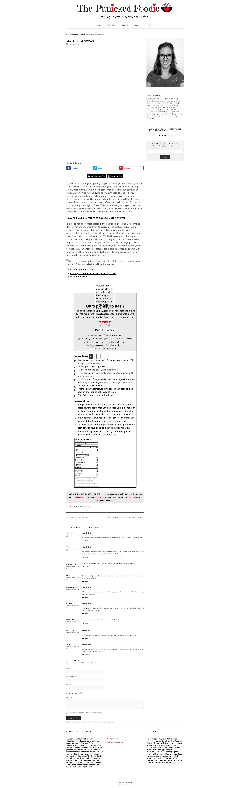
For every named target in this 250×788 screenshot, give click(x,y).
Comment (69, 698)
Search (165, 157)
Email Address (71, 676)
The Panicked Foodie (74, 506)
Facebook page (79, 497)
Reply (86, 541)
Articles (149, 25)
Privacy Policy (112, 739)
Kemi (67, 547)
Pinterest (131, 497)
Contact (110, 25)
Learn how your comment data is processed (101, 722)
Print (100, 330)
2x (95, 356)
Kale (130, 782)
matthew (69, 603)
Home (98, 25)
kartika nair (70, 630)
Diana (68, 575)
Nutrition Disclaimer (115, 742)
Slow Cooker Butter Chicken (79, 517)
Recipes (123, 25)
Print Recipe (116, 176)
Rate (112, 330)
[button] (100, 321)
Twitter (114, 497)
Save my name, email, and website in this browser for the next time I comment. (85, 712)
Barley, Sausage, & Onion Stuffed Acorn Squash (124, 517)
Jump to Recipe (97, 176)
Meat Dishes (83, 34)
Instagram (98, 497)
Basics (136, 25)
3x (98, 356)
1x (91, 356)
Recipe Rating (70, 693)
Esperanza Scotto (72, 619)
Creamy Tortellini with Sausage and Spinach (93, 273)
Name (68, 668)
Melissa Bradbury (72, 587)
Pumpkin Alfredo (79, 276)
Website (68, 684)
